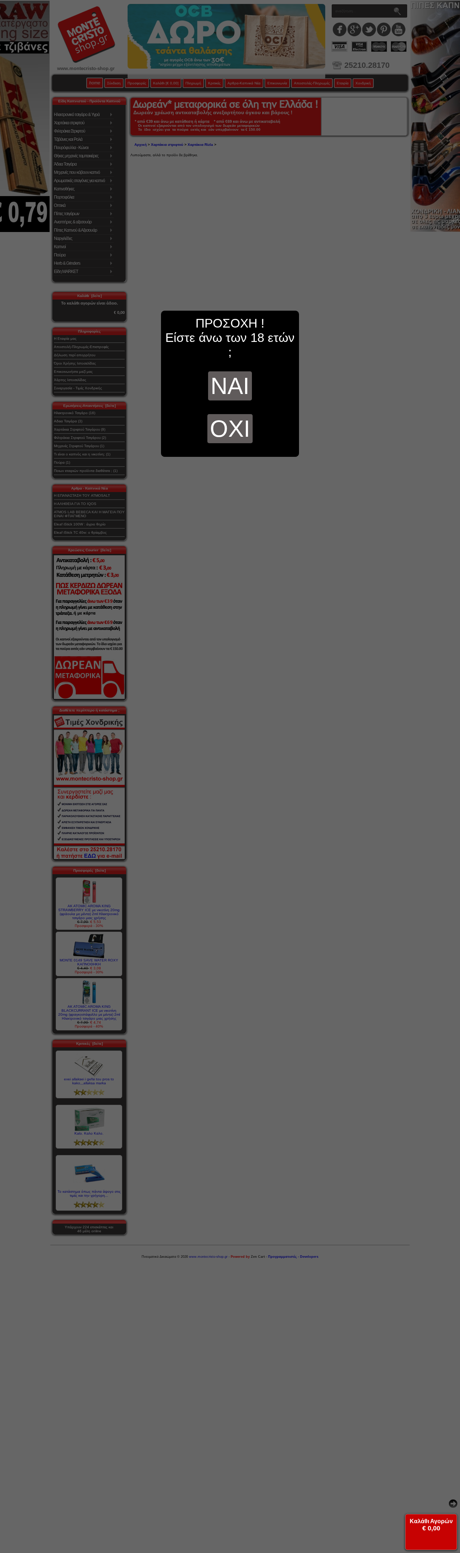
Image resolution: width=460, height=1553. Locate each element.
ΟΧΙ (230, 429)
